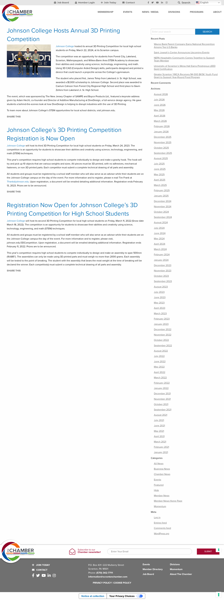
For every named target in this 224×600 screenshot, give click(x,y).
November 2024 (162, 206)
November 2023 (162, 270)
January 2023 (161, 324)
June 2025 (159, 169)
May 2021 (159, 431)
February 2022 (162, 382)
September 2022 (163, 345)
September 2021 (162, 409)
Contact (130, 2)
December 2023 (162, 265)
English (204, 2)
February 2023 (162, 318)
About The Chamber (181, 574)
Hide (156, 490)
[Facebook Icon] (148, 2)
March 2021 (160, 441)
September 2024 (163, 217)
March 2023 (160, 313)
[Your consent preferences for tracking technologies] (219, 595)
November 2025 (162, 142)
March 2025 (160, 185)
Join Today (109, 2)
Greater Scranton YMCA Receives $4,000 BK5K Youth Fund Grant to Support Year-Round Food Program (186, 76)
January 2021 (161, 452)
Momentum (160, 506)
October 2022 (161, 340)
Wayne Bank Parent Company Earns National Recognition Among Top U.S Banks (184, 46)
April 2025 (159, 179)
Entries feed (160, 522)
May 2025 (159, 174)
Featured (159, 485)
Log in (157, 517)
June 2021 (159, 425)
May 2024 (159, 238)
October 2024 (161, 211)
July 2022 (159, 356)
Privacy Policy (102, 582)
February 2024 (162, 254)
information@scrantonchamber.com (107, 576)
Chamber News (162, 474)
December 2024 (162, 201)
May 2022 (159, 366)
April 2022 (159, 372)
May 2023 (159, 302)
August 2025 (161, 158)
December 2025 (162, 137)
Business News (162, 468)
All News (158, 463)
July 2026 (159, 99)
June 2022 (159, 361)
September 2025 (163, 153)
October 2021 (161, 404)
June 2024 (159, 233)
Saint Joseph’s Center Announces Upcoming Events (181, 52)
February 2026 (162, 126)
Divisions (175, 564)
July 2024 (159, 228)
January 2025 (161, 195)
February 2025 (162, 190)
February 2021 (161, 447)
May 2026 (159, 110)
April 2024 (159, 243)
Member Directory (153, 569)
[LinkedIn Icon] (162, 2)
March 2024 (160, 249)
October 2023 (161, 276)
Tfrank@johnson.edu (18, 181)
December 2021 (162, 393)
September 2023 (163, 281)
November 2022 (162, 334)
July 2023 (159, 292)
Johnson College (65, 46)
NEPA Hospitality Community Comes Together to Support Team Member (184, 59)
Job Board (63, 2)
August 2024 (161, 222)
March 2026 (160, 121)
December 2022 (162, 329)
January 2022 (161, 388)
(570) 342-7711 (104, 572)
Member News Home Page (168, 500)
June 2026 (159, 104)
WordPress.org (161, 533)
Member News (161, 495)
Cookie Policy (122, 582)
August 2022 (161, 350)
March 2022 (160, 377)
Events (157, 479)
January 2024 (161, 260)
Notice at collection (92, 596)
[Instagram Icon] (167, 2)
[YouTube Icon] (157, 2)
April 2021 (159, 436)
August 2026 (161, 94)
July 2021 (159, 420)
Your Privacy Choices (122, 596)
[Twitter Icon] (152, 2)
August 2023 (161, 286)
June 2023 (159, 297)
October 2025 (161, 147)
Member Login (86, 2)
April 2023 (159, 308)
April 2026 (159, 115)
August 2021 (160, 415)
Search (185, 2)
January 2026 (161, 131)
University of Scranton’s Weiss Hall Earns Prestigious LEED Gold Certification (184, 67)
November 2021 (162, 399)
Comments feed (162, 528)
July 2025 (159, 163)
